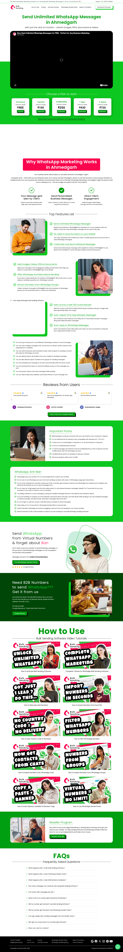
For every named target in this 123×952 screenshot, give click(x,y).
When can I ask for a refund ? (38, 928)
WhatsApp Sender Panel (69, 7)
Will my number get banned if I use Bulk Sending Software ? (49, 904)
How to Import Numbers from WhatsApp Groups (87, 773)
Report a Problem (85, 7)
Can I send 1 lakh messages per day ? (41, 892)
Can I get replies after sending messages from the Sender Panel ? (51, 916)
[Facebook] (96, 941)
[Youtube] (111, 941)
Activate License (53, 7)
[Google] (92, 941)
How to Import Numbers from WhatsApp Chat (36, 773)
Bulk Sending (19, 7)
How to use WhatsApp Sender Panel (87, 806)
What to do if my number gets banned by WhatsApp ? (47, 898)
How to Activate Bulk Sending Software (36, 671)
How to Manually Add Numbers (36, 705)
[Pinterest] (107, 941)
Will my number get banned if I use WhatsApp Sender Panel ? (50, 910)
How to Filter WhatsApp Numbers (87, 739)
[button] (111, 399)
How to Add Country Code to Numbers (36, 739)
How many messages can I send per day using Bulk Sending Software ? (53, 886)
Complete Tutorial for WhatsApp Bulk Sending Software (87, 671)
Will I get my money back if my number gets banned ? (47, 922)
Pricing (43, 7)
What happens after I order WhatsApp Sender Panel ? (47, 874)
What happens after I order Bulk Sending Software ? (46, 868)
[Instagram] (103, 941)
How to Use (35, 7)
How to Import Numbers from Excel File (87, 705)
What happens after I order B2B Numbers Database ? (47, 880)
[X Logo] (99, 941)
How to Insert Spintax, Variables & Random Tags (36, 806)
